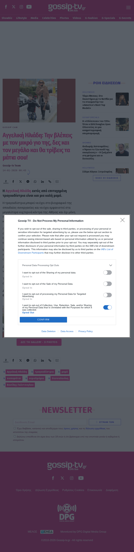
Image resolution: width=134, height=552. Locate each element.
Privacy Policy (85, 331)
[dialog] (67, 276)
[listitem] (67, 265)
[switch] (107, 272)
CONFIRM (43, 319)
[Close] (123, 221)
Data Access (67, 331)
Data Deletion (49, 331)
